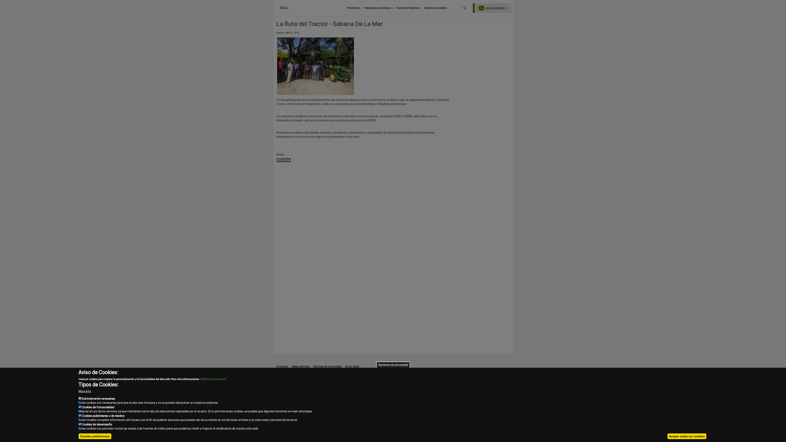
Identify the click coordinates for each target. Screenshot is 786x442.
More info (85, 391)
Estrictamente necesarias (98, 398)
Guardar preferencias (95, 436)
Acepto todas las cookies (687, 436)
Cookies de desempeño (97, 424)
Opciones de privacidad (393, 364)
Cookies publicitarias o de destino (103, 415)
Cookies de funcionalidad (98, 407)
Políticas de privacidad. (213, 379)
